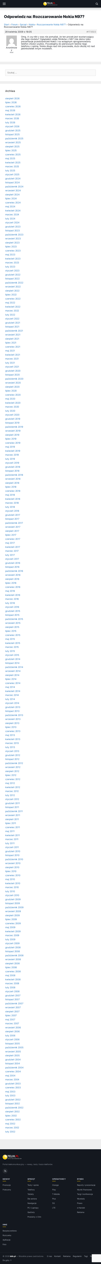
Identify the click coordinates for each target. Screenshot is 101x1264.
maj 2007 (10, 1019)
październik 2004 (14, 1067)
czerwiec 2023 (13, 250)
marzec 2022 (12, 310)
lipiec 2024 (11, 198)
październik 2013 (14, 715)
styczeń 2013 (12, 751)
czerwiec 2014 (12, 683)
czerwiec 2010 (12, 875)
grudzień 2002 (13, 1099)
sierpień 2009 (12, 915)
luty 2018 (10, 507)
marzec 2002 (12, 1127)
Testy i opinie (33, 1185)
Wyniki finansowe (84, 1190)
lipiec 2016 (10, 583)
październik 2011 (14, 811)
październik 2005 (14, 1047)
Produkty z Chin (34, 1217)
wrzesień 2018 (12, 479)
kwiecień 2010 (12, 883)
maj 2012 (10, 783)
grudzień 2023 (13, 226)
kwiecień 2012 (12, 787)
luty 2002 (10, 1131)
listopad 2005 (12, 1043)
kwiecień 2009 (13, 931)
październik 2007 (14, 1003)
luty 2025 (10, 170)
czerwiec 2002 (13, 1119)
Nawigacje (32, 1203)
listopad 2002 (12, 1103)
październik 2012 (14, 763)
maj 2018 (10, 495)
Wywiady (81, 1199)
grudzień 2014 (12, 659)
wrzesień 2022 (13, 286)
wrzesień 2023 (13, 238)
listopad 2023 (12, 230)
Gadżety (31, 1212)
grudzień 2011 (12, 803)
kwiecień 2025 (12, 162)
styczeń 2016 (12, 607)
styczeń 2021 (12, 366)
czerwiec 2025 (13, 154)
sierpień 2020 (12, 386)
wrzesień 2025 (13, 142)
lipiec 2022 (11, 294)
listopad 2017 (12, 519)
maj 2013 (10, 735)
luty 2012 (10, 795)
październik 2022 (14, 282)
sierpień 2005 (12, 1055)
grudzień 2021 (12, 322)
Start (6, 24)
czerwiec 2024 (13, 202)
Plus (54, 1199)
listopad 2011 (12, 807)
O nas (49, 1256)
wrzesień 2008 (13, 959)
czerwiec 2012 (12, 779)
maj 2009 (10, 927)
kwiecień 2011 (12, 835)
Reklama (80, 1212)
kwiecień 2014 (12, 691)
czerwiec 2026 (13, 106)
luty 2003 (10, 1095)
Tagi (86, 1256)
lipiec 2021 (10, 342)
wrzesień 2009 (13, 911)
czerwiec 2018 (12, 491)
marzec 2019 (12, 455)
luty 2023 (10, 266)
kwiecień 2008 (13, 979)
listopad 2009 (12, 903)
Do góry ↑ (7, 1260)
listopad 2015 (12, 615)
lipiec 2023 (11, 246)
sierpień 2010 (12, 867)
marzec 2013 (12, 743)
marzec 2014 (12, 695)
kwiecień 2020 (13, 403)
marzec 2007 (12, 1023)
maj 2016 (10, 591)
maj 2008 (10, 975)
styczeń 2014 (12, 703)
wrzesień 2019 (13, 430)
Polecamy (7, 1190)
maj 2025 (10, 158)
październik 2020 (14, 378)
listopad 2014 (12, 663)
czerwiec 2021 (12, 346)
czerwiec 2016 (12, 587)
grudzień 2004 (13, 1059)
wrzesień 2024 (13, 190)
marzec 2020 (12, 406)
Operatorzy (59, 1179)
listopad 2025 (12, 134)
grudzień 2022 (12, 274)
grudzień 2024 (13, 178)
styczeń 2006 (12, 1039)
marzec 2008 (12, 983)
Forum (14, 24)
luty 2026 (10, 122)
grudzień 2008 (13, 947)
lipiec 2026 (11, 102)
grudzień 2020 (13, 370)
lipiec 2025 (11, 150)
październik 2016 (14, 571)
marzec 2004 (12, 1079)
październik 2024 (14, 186)
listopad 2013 (12, 711)
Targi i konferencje (85, 1194)
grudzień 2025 (12, 130)
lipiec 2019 (10, 438)
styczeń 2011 (12, 847)
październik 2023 (14, 234)
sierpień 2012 (12, 771)
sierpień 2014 (12, 675)
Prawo (79, 1203)
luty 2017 (10, 555)
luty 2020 (10, 411)
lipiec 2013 (10, 727)
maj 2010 (10, 879)
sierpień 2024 (12, 194)
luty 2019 (10, 459)
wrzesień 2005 (13, 1051)
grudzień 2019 (12, 419)
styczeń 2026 (12, 126)
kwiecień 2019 (12, 451)
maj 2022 (10, 302)
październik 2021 (14, 330)
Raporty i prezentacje (86, 1185)
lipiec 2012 (10, 775)
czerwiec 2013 (12, 731)
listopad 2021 (12, 326)
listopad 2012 (12, 759)
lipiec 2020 (11, 390)
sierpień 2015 (12, 627)
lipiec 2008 (11, 967)
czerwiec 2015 (12, 635)
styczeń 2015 (12, 655)
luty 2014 (10, 699)
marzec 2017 (12, 551)
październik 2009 (14, 907)
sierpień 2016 (12, 579)
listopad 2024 (12, 182)
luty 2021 (10, 362)
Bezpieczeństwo (10, 1231)
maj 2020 (10, 398)
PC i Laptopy (33, 1208)
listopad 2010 (12, 855)
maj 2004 (10, 1075)
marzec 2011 (11, 839)
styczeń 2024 (12, 222)
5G (53, 1203)
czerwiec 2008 (13, 971)
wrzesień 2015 (12, 623)
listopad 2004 (12, 1063)
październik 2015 (14, 619)
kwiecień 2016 (12, 595)
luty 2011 (10, 843)
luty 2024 (10, 218)
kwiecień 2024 (13, 210)
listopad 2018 (12, 471)
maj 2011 (10, 831)
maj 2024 (10, 206)
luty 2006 (10, 1035)
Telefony (31, 1190)
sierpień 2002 (12, 1111)
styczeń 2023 (12, 270)
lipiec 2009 (11, 919)
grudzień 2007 (13, 995)
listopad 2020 (12, 374)
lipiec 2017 (10, 535)
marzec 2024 (12, 214)
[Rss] (5, 1171)
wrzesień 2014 (13, 671)
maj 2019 (10, 446)
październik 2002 (14, 1107)
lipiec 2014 (10, 679)
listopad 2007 (12, 999)
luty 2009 (10, 939)
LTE (53, 1208)
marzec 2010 (12, 887)
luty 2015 (10, 651)
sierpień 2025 (12, 146)
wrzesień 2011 (12, 815)
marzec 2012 (12, 791)
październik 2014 (14, 667)
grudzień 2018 (12, 467)
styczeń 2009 (12, 943)
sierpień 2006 (12, 1031)
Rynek (80, 1179)
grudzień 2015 (12, 611)
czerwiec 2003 (13, 1087)
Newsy (6, 1179)
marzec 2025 (12, 166)
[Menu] (4, 4)
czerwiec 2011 (12, 827)
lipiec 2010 (10, 871)
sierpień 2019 (12, 435)
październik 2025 (14, 138)
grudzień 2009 (13, 899)
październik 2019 (14, 427)
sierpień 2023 (12, 242)
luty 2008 (10, 987)
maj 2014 (10, 687)
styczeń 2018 (12, 511)
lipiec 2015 (10, 631)
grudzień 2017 (12, 515)
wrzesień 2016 (13, 575)
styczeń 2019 (12, 463)
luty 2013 (10, 747)
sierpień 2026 (12, 98)
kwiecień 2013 (12, 739)
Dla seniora (32, 1199)
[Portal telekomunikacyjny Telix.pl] (50, 4)
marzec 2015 (12, 647)
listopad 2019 (12, 422)
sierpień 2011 (12, 819)
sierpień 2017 (12, 531)
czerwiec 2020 (13, 394)
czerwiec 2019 (12, 443)
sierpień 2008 (12, 963)
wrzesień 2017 (12, 527)
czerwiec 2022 (13, 298)
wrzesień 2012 (12, 767)
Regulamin (77, 1256)
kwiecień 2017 (12, 547)
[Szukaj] (97, 4)
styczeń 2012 (12, 799)
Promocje (7, 1185)
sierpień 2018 (12, 483)
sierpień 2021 (12, 338)
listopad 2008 (12, 951)
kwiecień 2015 (12, 643)
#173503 (91, 32)
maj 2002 (10, 1123)
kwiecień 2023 (13, 258)
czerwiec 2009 (13, 923)
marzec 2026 (12, 118)
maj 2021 (10, 350)
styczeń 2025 (12, 174)
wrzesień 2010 (13, 863)
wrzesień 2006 (13, 1027)
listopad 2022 (12, 278)
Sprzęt (23, 24)
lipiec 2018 (10, 487)
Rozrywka (7, 1235)
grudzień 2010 (12, 851)
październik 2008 (14, 955)
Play (54, 1190)
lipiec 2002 (11, 1115)
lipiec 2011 (10, 823)
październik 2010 (14, 859)
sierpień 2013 (12, 723)
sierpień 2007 (12, 1011)
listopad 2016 (12, 567)
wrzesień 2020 (13, 382)
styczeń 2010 (12, 895)
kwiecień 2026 (13, 114)
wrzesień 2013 (13, 719)
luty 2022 (10, 314)
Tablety (30, 1194)
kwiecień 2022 (12, 306)
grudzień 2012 (12, 755)
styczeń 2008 (12, 991)
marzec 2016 (12, 599)
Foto (4, 1244)
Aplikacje (6, 1240)
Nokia (32, 24)
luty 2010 (10, 891)
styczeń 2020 (12, 414)
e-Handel (81, 1208)
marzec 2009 (12, 935)
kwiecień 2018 (12, 499)
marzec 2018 (12, 503)
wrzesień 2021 (12, 334)
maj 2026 (10, 110)
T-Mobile (56, 1194)
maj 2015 (10, 639)
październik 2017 (14, 523)
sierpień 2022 (12, 290)
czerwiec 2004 (13, 1071)
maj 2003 (10, 1091)
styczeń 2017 (12, 559)
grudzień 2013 (12, 707)
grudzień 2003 (13, 1083)
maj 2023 (10, 254)
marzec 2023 (12, 262)
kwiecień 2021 (12, 354)
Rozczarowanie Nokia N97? (51, 24)
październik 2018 (14, 475)
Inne (5, 1224)
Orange (55, 1185)
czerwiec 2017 (12, 539)
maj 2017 (10, 543)
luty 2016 (10, 603)
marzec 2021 (12, 358)
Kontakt (57, 1256)
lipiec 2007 (11, 1015)
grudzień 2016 (12, 563)
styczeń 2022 (12, 318)
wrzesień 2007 (13, 1007)
